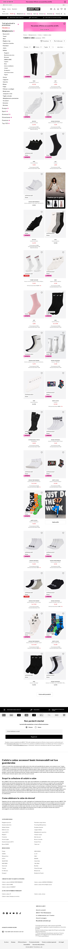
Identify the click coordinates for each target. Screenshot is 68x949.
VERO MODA (37, 851)
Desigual (4, 873)
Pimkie (3, 851)
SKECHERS (4, 863)
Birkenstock (37, 870)
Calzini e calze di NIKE (7, 884)
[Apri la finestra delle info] (65, 2)
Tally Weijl (36, 863)
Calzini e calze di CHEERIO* (9, 887)
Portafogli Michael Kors (40, 825)
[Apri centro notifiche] (58, 9)
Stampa (13, 942)
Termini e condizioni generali (49, 942)
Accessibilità (27, 944)
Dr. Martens (5, 870)
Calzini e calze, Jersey (39, 894)
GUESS (4, 853)
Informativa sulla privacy (13, 743)
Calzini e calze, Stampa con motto (10, 896)
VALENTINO (5, 861)
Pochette (4, 837)
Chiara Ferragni (38, 868)
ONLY (35, 856)
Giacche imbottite (6, 825)
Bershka (36, 865)
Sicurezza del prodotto (38, 944)
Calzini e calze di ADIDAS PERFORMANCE (12, 882)
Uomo (9, 9)
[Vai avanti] (61, 14)
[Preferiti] (62, 9)
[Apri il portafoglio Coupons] (51, 9)
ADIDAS (36, 858)
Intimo (40, 35)
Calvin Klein (37, 861)
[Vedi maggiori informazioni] (34, 89)
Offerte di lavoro (22, 942)
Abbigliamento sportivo (40, 832)
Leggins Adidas (38, 829)
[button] (46, 41)
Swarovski (4, 865)
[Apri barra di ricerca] (64, 14)
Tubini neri (36, 844)
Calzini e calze (47, 35)
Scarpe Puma (37, 841)
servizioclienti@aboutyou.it (20, 745)
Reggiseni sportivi (6, 822)
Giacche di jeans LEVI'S (8, 841)
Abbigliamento (33, 35)
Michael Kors (5, 856)
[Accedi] (55, 9)
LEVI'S (3, 858)
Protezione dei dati (34, 942)
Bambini (14, 9)
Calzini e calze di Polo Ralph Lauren (43, 884)
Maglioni (4, 834)
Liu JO (35, 853)
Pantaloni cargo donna (40, 822)
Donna (4, 9)
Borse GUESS (5, 844)
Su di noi (6, 942)
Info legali (61, 942)
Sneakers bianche (38, 827)
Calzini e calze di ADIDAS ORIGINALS (43, 882)
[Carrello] (65, 9)
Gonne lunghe (5, 839)
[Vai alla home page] (11, 907)
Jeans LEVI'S (5, 832)
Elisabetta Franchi (39, 873)
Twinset (4, 868)
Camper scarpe (38, 834)
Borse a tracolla (38, 839)
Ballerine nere (5, 829)
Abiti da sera (37, 837)
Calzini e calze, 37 (6, 894)
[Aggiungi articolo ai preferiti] (42, 53)
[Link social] (4, 913)
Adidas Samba (5, 827)
